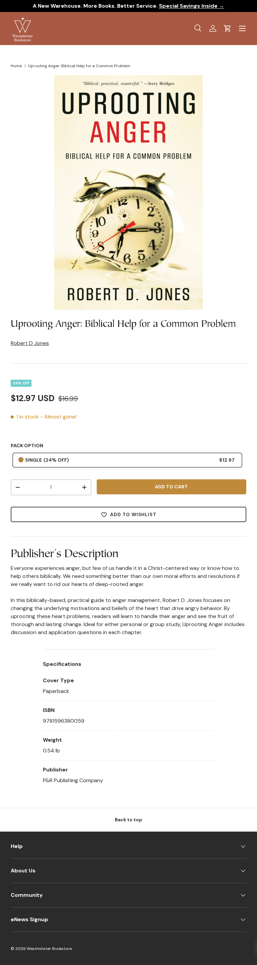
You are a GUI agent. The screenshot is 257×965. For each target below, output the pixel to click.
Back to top (128, 820)
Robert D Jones (30, 343)
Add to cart (171, 487)
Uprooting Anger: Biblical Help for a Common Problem (79, 66)
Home (16, 66)
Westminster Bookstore (49, 948)
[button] (227, 28)
